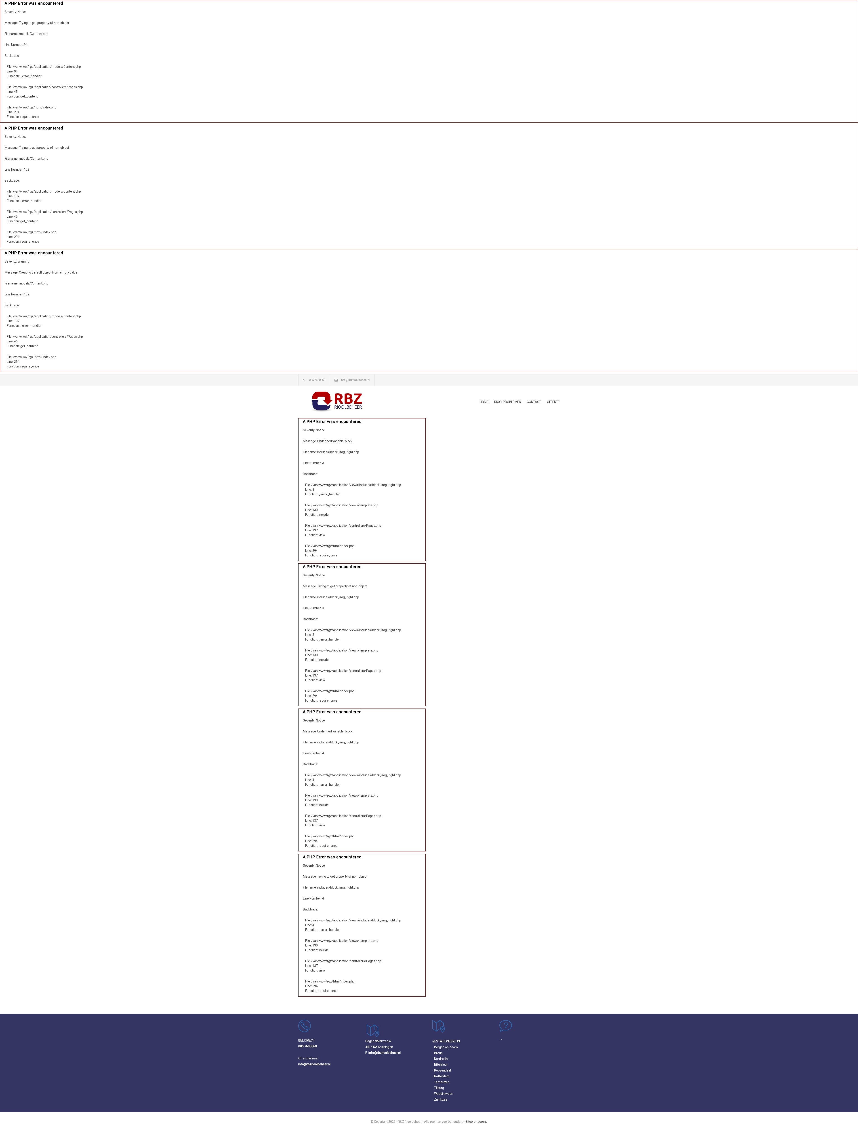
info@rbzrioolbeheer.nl (355, 380)
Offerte (553, 402)
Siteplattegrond (476, 1121)
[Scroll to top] (845, 1118)
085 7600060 (317, 380)
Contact (534, 402)
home (484, 402)
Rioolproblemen (507, 402)
